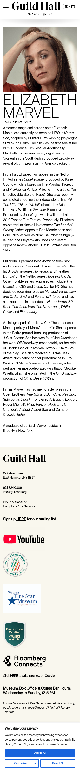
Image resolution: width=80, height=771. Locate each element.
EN (45, 14)
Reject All (57, 763)
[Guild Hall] (36, 9)
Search (34, 14)
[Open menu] (6, 6)
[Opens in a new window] (24, 550)
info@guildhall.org (15, 492)
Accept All (40, 752)
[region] (40, 746)
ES (50, 14)
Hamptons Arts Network (19, 506)
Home (6, 122)
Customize (20, 763)
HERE (21, 519)
